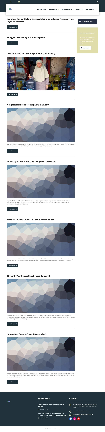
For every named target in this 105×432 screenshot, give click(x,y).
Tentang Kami (41, 9)
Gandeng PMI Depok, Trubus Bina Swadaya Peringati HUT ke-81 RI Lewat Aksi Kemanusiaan (52, 414)
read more (12, 27)
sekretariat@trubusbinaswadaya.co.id (83, 414)
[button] (87, 21)
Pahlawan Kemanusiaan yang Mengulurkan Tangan (51, 405)
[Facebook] (70, 418)
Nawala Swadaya (66, 9)
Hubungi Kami (90, 9)
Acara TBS (78, 9)
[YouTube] (78, 418)
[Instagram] (74, 418)
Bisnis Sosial (53, 9)
